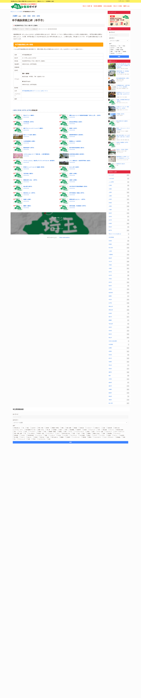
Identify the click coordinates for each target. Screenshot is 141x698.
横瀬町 (119, 320)
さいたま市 (119, 175)
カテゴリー (112, 38)
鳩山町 (119, 396)
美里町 (119, 361)
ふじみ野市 (119, 182)
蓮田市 (119, 372)
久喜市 (20, 11)
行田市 (119, 379)
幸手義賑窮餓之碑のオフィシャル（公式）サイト (35, 90)
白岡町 (119, 347)
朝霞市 (119, 296)
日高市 (119, 289)
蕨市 (119, 375)
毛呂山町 (119, 323)
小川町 (119, 251)
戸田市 (119, 278)
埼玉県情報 (119, 237)
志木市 (119, 275)
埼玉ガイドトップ (14, 11)
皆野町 (119, 351)
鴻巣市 (119, 399)
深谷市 (119, 327)
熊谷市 (119, 334)
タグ (110, 43)
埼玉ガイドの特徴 (117, 6)
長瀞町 (119, 389)
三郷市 (119, 189)
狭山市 (119, 337)
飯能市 (119, 392)
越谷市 (119, 386)
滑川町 (119, 330)
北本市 (119, 216)
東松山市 (119, 306)
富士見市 (119, 247)
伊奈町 (119, 202)
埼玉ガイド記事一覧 (87, 6)
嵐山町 (119, 258)
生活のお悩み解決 (108, 6)
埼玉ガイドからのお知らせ (119, 233)
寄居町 (119, 244)
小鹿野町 (119, 254)
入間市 (119, 206)
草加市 (119, 368)
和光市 (119, 226)
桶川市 (119, 316)
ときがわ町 (119, 178)
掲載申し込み (126, 6)
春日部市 (119, 292)
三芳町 (119, 185)
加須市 (119, 213)
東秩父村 (119, 309)
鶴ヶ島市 (119, 403)
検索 (119, 56)
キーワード (112, 32)
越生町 (119, 382)
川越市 (119, 268)
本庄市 (119, 299)
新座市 (119, 285)
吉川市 (119, 220)
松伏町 (119, 313)
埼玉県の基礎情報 (98, 6)
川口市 (119, 261)
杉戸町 (38, 15)
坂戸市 (119, 230)
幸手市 (33, 15)
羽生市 (119, 365)
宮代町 (29, 15)
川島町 (119, 265)
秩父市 (119, 358)
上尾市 (119, 192)
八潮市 (119, 209)
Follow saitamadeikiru (64, 237)
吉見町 (119, 223)
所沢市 (119, 282)
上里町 (119, 195)
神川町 (119, 354)
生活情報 (119, 344)
